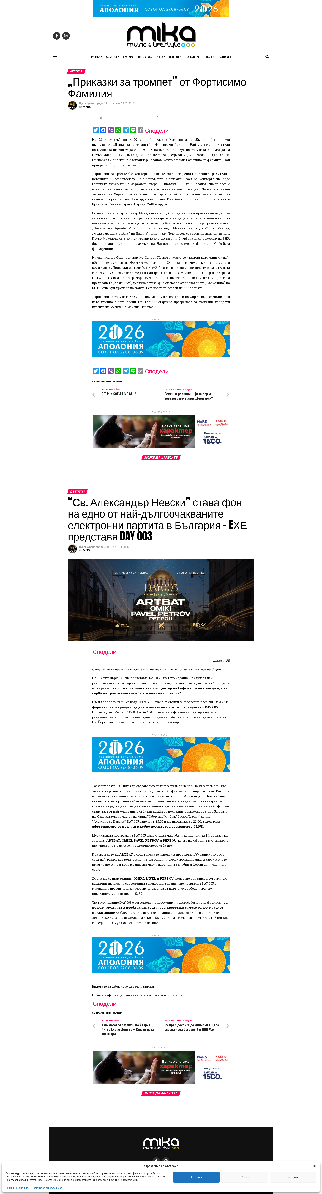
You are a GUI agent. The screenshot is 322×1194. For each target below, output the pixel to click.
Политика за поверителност (47, 1188)
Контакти (225, 57)
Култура (128, 57)
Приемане (196, 1177)
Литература (145, 57)
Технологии (192, 57)
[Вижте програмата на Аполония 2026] (161, 16)
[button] (314, 1166)
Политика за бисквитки (18, 1188)
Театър (210, 57)
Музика (95, 57)
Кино (160, 57)
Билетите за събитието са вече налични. (123, 986)
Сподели (157, 131)
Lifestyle (174, 57)
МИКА (87, 106)
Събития (111, 57)
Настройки (293, 1177)
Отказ (245, 1177)
